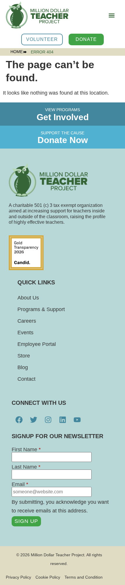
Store (23, 356)
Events (25, 332)
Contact (26, 379)
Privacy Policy (18, 577)
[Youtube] (77, 419)
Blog (22, 367)
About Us (28, 298)
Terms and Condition (84, 577)
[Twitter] (33, 419)
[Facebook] (19, 419)
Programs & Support (41, 309)
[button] (111, 15)
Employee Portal (36, 344)
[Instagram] (48, 419)
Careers (26, 321)
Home (16, 51)
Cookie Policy (47, 577)
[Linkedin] (62, 419)
